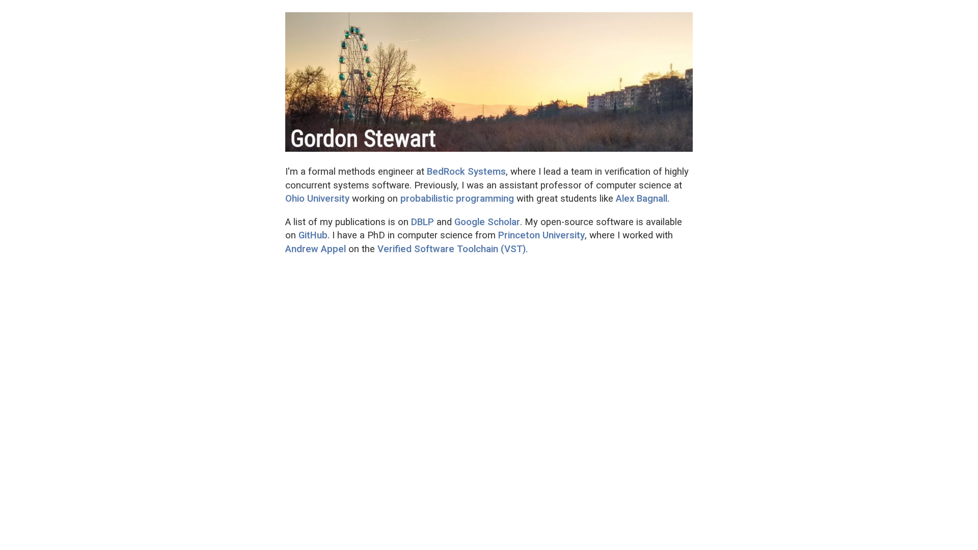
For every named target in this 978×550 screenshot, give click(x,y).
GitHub (313, 235)
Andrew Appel (315, 249)
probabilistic (426, 198)
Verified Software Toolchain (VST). (452, 249)
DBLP (422, 222)
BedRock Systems (466, 171)
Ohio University (317, 198)
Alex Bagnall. (643, 198)
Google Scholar (487, 222)
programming (485, 198)
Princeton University (541, 235)
